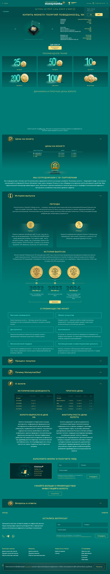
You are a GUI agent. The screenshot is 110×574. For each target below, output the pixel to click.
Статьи (57, 553)
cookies (27, 566)
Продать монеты (34, 553)
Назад (5, 513)
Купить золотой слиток (9, 551)
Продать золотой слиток (10, 553)
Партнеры (84, 559)
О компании (85, 548)
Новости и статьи (61, 548)
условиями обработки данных (66, 476)
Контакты (84, 555)
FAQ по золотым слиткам (10, 555)
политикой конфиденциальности (66, 478)
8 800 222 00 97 (100, 3)
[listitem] (19, 63)
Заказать (55, 302)
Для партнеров (86, 553)
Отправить (93, 477)
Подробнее (55, 493)
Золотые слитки (8, 548)
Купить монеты (33, 551)
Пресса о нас (85, 551)
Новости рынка (60, 551)
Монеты (32, 548)
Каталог (6, 11)
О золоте (84, 557)
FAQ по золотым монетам (37, 555)
